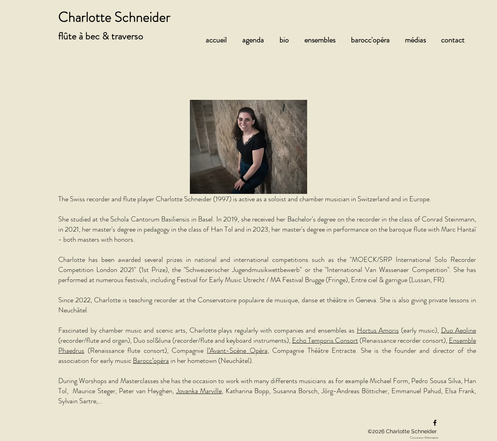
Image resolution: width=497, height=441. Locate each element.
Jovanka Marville (199, 391)
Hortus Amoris (378, 330)
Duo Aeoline (458, 330)
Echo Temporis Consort (325, 340)
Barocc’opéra (151, 361)
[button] (257, 40)
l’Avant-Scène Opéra (237, 350)
